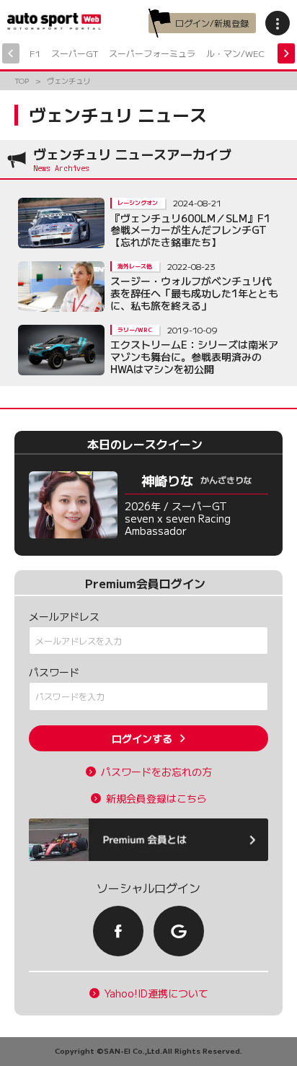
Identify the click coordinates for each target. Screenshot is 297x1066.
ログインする (142, 738)
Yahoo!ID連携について (156, 993)
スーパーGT (74, 53)
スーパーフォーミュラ (152, 53)
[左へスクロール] (10, 53)
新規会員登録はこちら (156, 798)
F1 (35, 53)
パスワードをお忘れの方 (156, 772)
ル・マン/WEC (235, 53)
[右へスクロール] (286, 53)
